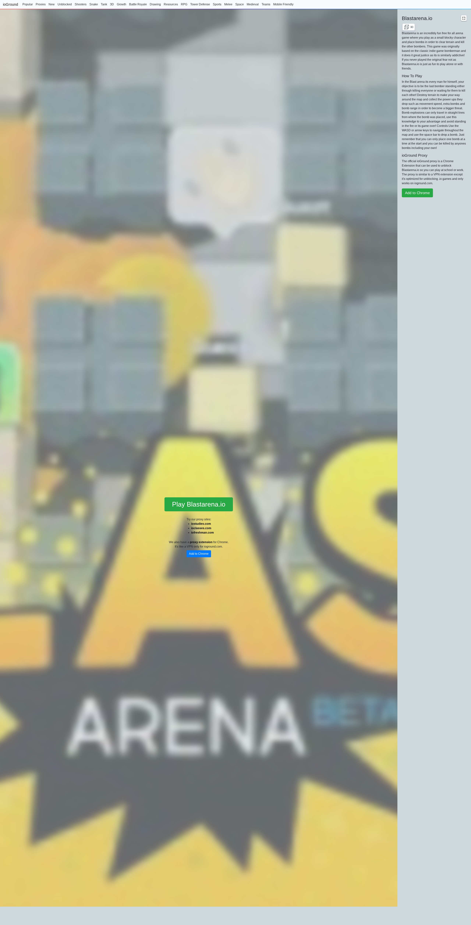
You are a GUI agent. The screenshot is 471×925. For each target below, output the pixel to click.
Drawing (155, 4)
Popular (27, 4)
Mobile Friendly (283, 4)
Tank (104, 4)
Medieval (253, 4)
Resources (171, 4)
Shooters (80, 4)
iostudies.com (201, 523)
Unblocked (65, 4)
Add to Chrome (199, 553)
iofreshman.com (202, 532)
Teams (266, 4)
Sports (217, 4)
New (52, 4)
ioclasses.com (201, 528)
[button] (464, 18)
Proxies (41, 4)
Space (239, 4)
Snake (93, 4)
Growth (121, 4)
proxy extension (201, 542)
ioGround (10, 4)
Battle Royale (138, 4)
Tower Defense (200, 4)
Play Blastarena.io (198, 504)
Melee (228, 4)
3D (112, 4)
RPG (184, 4)
